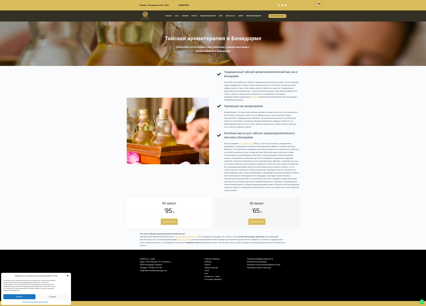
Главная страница (211, 259)
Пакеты (194, 16)
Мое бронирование (253, 16)
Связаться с (230, 16)
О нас (177, 16)
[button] (68, 276)
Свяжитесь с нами (212, 276)
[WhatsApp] (285, 5)
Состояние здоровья (213, 279)
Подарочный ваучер (208, 16)
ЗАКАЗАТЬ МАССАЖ (277, 16)
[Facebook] (279, 5)
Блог (221, 16)
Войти (240, 16)
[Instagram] (282, 5)
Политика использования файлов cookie (35, 302)
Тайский (255, 97)
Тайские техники (184, 240)
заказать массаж (169, 222)
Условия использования (257, 262)
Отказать (52, 297)
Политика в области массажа (259, 268)
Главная (168, 16)
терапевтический (246, 144)
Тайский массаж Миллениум (186, 237)
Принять (19, 297)
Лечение (185, 16)
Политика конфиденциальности (260, 259)
